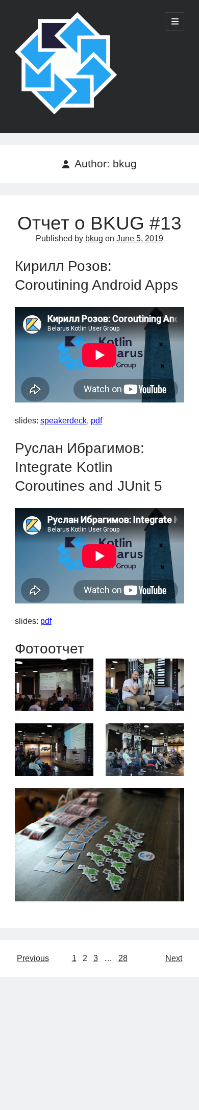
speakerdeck (63, 420)
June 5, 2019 (139, 238)
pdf (96, 420)
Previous (33, 958)
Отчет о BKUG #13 (99, 223)
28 (123, 958)
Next (173, 958)
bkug (94, 238)
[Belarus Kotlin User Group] (66, 112)
